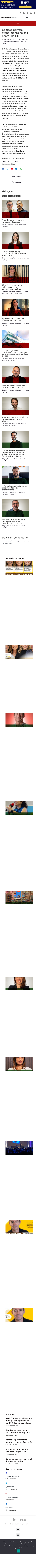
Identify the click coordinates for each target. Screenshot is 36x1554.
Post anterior (16, 177)
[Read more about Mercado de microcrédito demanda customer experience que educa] (15, 508)
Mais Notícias (20, 291)
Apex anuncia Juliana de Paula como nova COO (13, 320)
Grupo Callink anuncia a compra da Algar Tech (17, 1450)
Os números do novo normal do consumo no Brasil (19, 1460)
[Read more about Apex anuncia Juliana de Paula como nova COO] (15, 307)
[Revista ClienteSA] (6, 1473)
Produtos (11, 494)
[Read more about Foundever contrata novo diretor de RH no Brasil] (15, 374)
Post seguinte (17, 182)
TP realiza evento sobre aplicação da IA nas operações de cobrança (13, 287)
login (18, 541)
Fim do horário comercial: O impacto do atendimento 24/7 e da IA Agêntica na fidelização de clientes (14, 453)
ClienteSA (9, 1508)
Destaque (17, 224)
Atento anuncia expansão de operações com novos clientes (15, 419)
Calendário (5, 291)
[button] (27, 17)
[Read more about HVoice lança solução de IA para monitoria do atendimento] (15, 475)
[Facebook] (3, 169)
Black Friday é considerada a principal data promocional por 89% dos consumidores (19, 1420)
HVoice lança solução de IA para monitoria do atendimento (14, 488)
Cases (26, 39)
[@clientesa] (6, 1483)
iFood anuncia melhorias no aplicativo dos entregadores (19, 1431)
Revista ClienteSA (12, 1476)
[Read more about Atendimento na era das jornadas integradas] (15, 209)
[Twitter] (7, 169)
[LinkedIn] (16, 169)
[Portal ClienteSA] (6, 1493)
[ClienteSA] (6, 1504)
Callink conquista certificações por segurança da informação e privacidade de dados (15, 353)
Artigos (4, 224)
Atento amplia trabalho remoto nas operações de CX (19, 1441)
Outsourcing (18, 293)
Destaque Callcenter (19, 258)
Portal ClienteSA (12, 1497)
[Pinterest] (12, 169)
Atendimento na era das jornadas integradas (13, 221)
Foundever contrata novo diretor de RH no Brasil (13, 387)
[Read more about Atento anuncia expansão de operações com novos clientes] (15, 406)
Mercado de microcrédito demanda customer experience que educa (14, 521)
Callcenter (20, 39)
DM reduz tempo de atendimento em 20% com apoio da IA (14, 254)
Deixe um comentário (10, 42)
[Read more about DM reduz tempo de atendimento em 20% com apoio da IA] (15, 240)
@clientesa (10, 1487)
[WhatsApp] (21, 169)
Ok (18, 1551)
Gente (23, 323)
